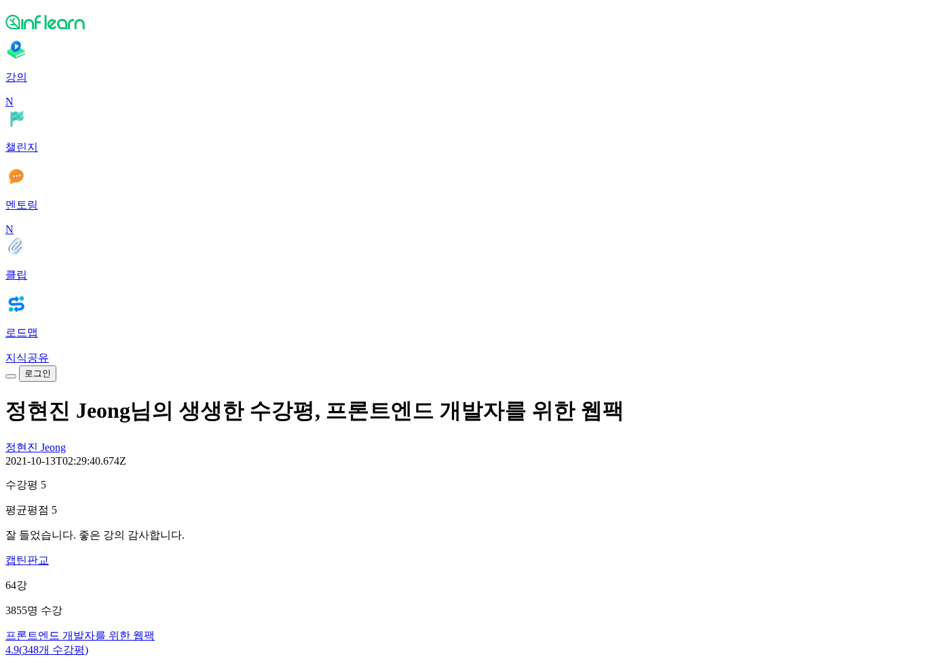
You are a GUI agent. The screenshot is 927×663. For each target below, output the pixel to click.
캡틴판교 (27, 560)
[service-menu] (10, 376)
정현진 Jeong (35, 447)
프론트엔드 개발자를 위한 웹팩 (80, 635)
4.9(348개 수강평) (46, 650)
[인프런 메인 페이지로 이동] (463, 21)
